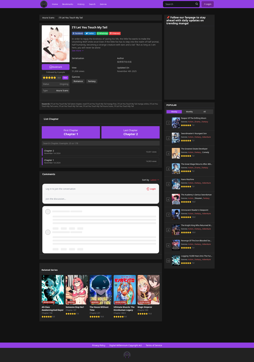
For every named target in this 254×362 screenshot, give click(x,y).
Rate (65, 77)
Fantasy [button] (92, 81)
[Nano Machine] (176, 184)
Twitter (91, 33)
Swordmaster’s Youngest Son (194, 133)
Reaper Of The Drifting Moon (193, 118)
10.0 (102, 316)
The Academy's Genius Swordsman (196, 195)
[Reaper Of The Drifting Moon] (176, 122)
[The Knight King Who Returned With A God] (176, 230)
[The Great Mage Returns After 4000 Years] (176, 168)
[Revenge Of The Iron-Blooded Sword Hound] (176, 245)
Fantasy (205, 121)
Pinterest (116, 33)
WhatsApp (103, 33)
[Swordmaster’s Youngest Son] (176, 138)
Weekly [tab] (174, 111)
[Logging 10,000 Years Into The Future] (176, 260)
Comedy (205, 152)
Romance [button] (78, 81)
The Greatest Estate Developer (194, 149)
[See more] (77, 50)
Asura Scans (62, 90)
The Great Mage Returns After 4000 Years (196, 164)
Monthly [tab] (189, 111)
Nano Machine (187, 179)
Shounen (198, 198)
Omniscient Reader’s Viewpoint (194, 210)
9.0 (125, 316)
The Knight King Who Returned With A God (196, 225)
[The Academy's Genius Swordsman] (176, 199)
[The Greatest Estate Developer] (176, 153)
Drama (198, 121)
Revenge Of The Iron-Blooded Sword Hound (196, 241)
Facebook (79, 33)
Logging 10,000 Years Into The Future (196, 256)
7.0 (77, 313)
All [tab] (205, 111)
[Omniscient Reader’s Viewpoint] (176, 214)
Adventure (206, 137)
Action (191, 121)
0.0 (53, 316)
